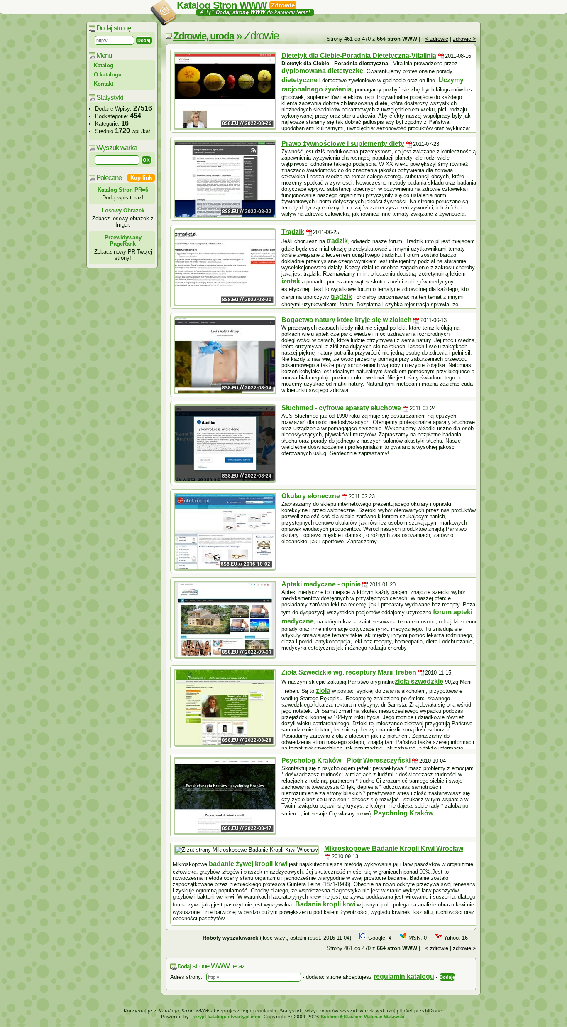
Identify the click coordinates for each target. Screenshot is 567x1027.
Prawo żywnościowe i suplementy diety (342, 143)
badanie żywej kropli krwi (248, 863)
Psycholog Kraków (403, 813)
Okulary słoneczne (310, 496)
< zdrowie (436, 39)
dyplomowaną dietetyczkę (322, 70)
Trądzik (292, 231)
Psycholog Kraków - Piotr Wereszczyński (346, 760)
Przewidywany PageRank (123, 240)
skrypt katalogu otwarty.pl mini (226, 1016)
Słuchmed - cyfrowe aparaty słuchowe (341, 407)
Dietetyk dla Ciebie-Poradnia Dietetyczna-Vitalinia (358, 55)
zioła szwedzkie (419, 681)
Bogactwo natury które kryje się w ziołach (346, 319)
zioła (323, 690)
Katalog (103, 65)
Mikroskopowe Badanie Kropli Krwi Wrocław (393, 848)
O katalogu (108, 74)
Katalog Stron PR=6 (123, 190)
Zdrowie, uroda (203, 36)
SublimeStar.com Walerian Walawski (362, 1016)
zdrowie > (464, 39)
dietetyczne (299, 80)
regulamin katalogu (404, 976)
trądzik (337, 240)
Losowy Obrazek (123, 210)
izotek (290, 281)
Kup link (141, 178)
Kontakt (103, 84)
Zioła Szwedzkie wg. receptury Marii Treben (348, 672)
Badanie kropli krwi (325, 904)
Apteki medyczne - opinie (321, 584)
